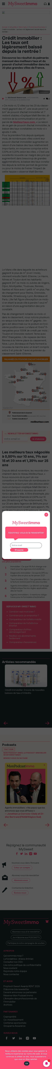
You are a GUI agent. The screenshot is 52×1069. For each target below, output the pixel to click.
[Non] (48, 1057)
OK (26, 1063)
